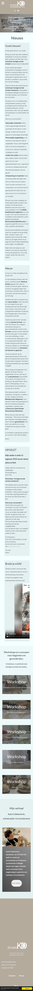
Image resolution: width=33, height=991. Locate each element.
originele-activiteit (7, 968)
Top (15, 986)
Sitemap (21, 976)
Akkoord (27, 988)
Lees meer (3, 989)
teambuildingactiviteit (8, 962)
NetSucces (21, 955)
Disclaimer (12, 976)
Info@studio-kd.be (14, 546)
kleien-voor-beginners (8, 965)
